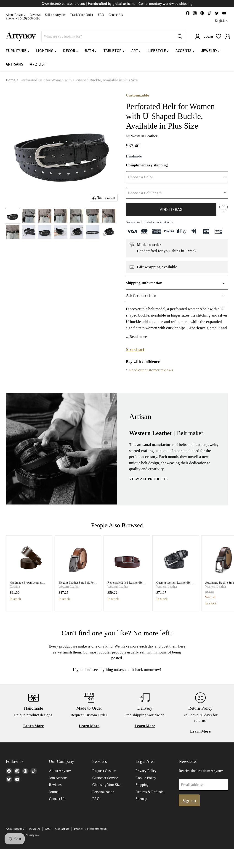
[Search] (180, 36)
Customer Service (105, 778)
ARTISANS (14, 64)
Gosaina (15, 586)
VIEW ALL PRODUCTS (148, 479)
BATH (90, 50)
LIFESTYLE (157, 50)
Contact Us (116, 15)
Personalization (103, 792)
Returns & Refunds (149, 792)
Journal (54, 792)
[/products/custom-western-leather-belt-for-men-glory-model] (175, 559)
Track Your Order (81, 15)
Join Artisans (58, 778)
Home (10, 80)
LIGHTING (45, 50)
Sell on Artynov (55, 15)
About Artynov (15, 15)
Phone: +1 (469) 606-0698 (23, 18)
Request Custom (104, 771)
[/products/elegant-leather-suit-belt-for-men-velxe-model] (78, 559)
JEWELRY (209, 50)
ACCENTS (184, 50)
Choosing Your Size (106, 785)
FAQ (101, 15)
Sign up (189, 800)
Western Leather (144, 136)
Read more (138, 336)
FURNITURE (16, 50)
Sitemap (141, 799)
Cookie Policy (146, 778)
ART (135, 50)
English (220, 20)
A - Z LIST (38, 64)
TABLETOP (113, 50)
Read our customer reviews (151, 370)
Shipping (142, 785)
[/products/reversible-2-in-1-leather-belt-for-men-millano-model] (126, 559)
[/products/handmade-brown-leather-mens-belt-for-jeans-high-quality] (29, 559)
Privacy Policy (146, 771)
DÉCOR (69, 50)
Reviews (35, 15)
